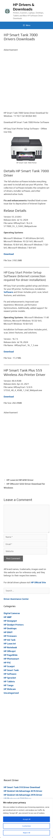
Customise (26, 826)
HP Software (10, 674)
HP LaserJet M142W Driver (20, 480)
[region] (26, 818)
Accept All (26, 819)
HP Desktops (10, 628)
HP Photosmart (11, 659)
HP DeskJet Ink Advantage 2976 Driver (23, 795)
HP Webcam (10, 689)
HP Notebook (10, 647)
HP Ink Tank (9, 640)
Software (8, 292)
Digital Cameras (12, 613)
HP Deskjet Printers (14, 624)
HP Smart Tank (11, 670)
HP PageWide (11, 655)
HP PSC (7, 662)
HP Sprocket (10, 678)
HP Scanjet (9, 666)
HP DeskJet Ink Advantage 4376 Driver (23, 791)
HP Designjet (10, 621)
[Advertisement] (26, 78)
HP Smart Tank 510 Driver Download (22, 787)
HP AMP (8, 617)
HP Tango (8, 685)
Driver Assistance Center (16, 599)
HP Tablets (9, 681)
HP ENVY (8, 632)
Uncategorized (11, 693)
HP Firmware (10, 636)
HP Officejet (10, 651)
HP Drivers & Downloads (23, 6)
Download (9, 254)
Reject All (26, 833)
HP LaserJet (10, 643)
